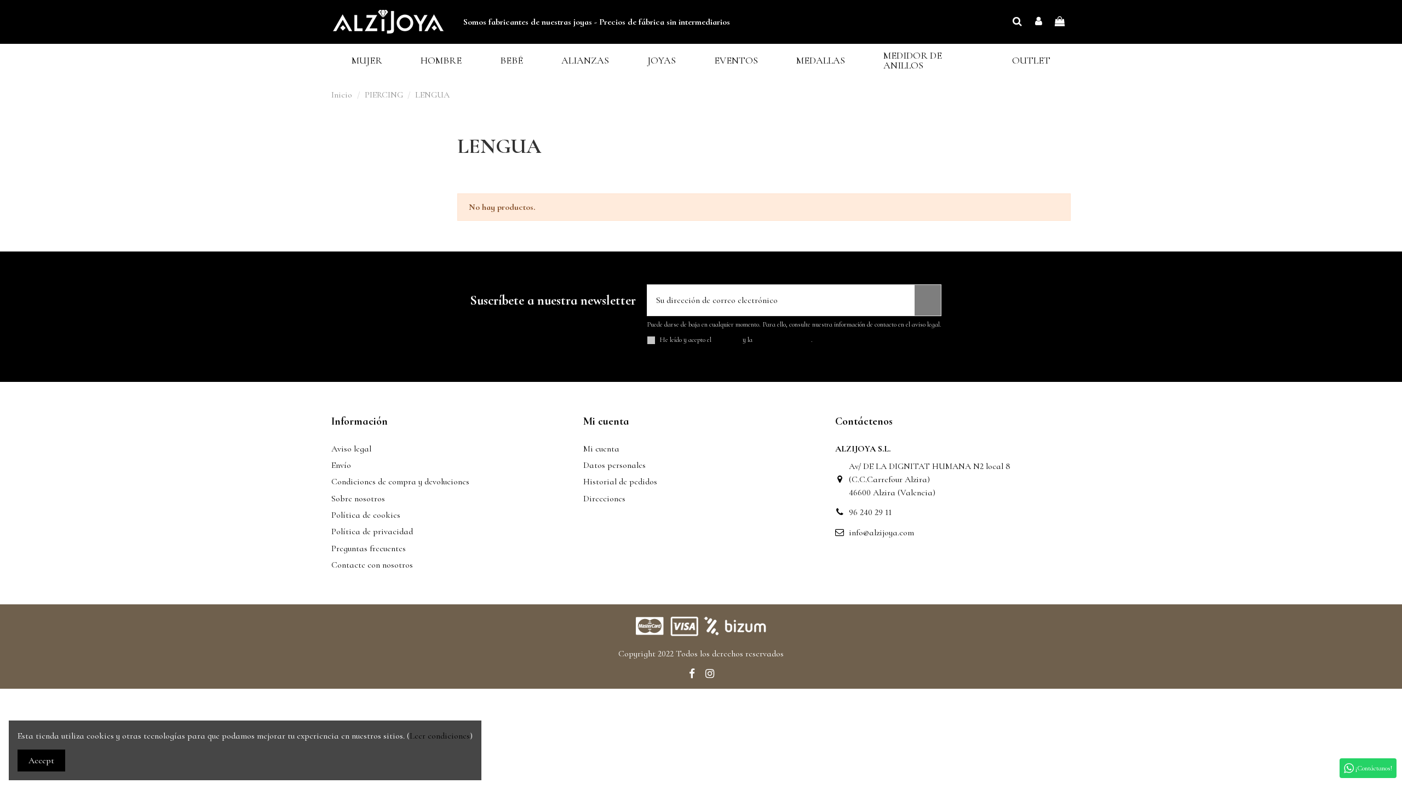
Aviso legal (351, 448)
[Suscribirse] (928, 300)
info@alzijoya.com (881, 532)
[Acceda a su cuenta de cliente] (1038, 21)
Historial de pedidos (620, 481)
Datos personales (614, 465)
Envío (341, 465)
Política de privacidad (372, 531)
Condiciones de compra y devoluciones (400, 481)
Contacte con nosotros (372, 564)
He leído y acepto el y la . (736, 340)
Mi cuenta (601, 448)
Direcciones (604, 498)
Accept (41, 760)
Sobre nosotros (358, 498)
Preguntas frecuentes (368, 548)
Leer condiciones (440, 735)
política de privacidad (782, 339)
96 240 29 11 (870, 512)
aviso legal (727, 339)
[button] (366, 60)
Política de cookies (365, 515)
